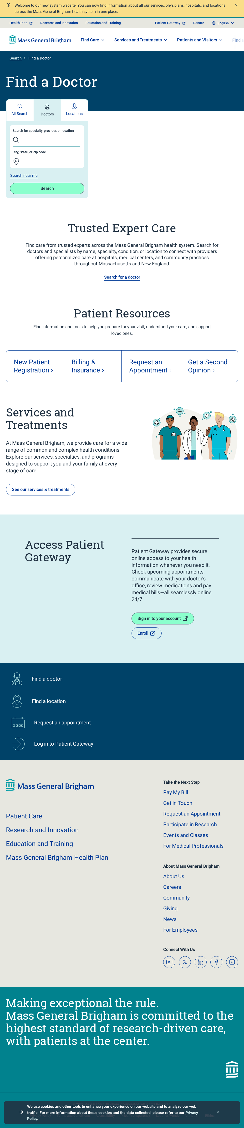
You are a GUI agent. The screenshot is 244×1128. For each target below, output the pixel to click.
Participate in (190, 824)
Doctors (47, 114)
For (180, 930)
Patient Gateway (167, 23)
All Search (19, 113)
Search (16, 58)
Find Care (90, 39)
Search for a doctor (122, 277)
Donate (198, 23)
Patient (24, 816)
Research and (42, 830)
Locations (74, 113)
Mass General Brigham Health (57, 857)
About (173, 876)
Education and (39, 844)
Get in (177, 803)
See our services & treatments (40, 489)
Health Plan (18, 23)
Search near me (24, 175)
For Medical (193, 846)
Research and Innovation (59, 23)
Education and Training (103, 23)
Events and (185, 835)
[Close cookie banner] (218, 1113)
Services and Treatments (138, 39)
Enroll (142, 633)
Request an (191, 814)
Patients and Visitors (197, 39)
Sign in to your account (159, 618)
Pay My (175, 792)
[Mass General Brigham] (40, 39)
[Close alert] (236, 5)
